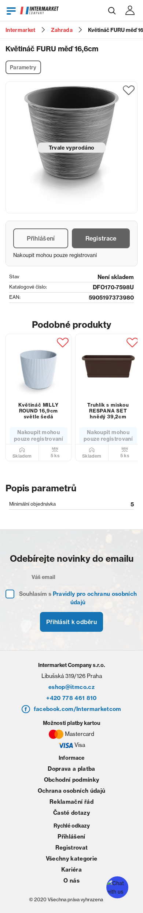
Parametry (23, 67)
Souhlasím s (78, 598)
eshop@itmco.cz (71, 686)
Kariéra (71, 869)
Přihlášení (41, 238)
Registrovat (71, 847)
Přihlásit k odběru (71, 622)
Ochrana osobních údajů (71, 790)
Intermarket (21, 30)
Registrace (101, 238)
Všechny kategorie (72, 858)
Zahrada (62, 30)
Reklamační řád (72, 801)
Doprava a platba (71, 768)
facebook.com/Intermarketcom (77, 708)
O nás (71, 880)
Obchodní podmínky (71, 779)
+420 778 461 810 (71, 697)
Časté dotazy (71, 812)
